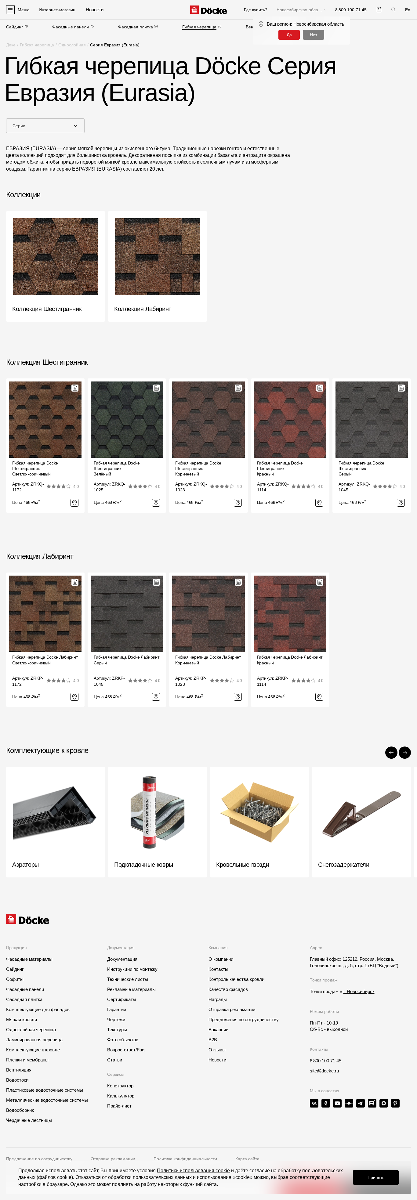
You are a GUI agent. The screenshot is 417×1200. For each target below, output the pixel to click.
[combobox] (45, 125)
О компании (221, 959)
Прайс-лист (119, 1105)
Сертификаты (121, 999)
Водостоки (17, 1080)
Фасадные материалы (29, 959)
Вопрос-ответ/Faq (125, 1049)
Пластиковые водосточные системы (44, 1090)
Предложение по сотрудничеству (39, 1159)
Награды (218, 999)
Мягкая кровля (21, 1019)
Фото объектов (122, 1039)
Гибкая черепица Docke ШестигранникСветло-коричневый (35, 468)
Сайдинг (14, 26)
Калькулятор (120, 1095)
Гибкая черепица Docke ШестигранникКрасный (280, 468)
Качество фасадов (228, 989)
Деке (11, 44)
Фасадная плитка (135, 26)
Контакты (218, 969)
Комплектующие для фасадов (38, 1009)
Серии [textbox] (19, 126)
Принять (376, 1177)
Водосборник (20, 1110)
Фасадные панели (70, 26)
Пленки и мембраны (27, 1059)
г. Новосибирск (359, 991)
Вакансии (218, 1029)
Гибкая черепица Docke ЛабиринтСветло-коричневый (45, 660)
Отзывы (217, 1049)
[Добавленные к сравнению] (379, 9)
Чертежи (116, 1019)
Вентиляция (18, 1069)
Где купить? (255, 10)
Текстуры (117, 1029)
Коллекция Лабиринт (39, 556)
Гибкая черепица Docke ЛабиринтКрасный (290, 660)
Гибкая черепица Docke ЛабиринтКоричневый (208, 660)
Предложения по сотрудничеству (244, 1019)
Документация (122, 959)
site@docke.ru (324, 1070)
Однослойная (72, 44)
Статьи (114, 1059)
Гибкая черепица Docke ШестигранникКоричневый (198, 468)
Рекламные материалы (131, 989)
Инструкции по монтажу (132, 969)
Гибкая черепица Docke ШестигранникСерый (361, 468)
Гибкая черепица (199, 26)
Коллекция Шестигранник (47, 362)
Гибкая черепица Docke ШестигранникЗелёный (117, 468)
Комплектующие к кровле (33, 1049)
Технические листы (127, 979)
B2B (213, 1039)
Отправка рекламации (232, 1009)
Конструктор (120, 1085)
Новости (217, 1059)
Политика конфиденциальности (185, 1159)
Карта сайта (247, 1159)
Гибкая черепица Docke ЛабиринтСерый (126, 660)
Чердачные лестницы (29, 1120)
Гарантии (116, 1009)
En (407, 9)
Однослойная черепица (31, 1029)
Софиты (15, 979)
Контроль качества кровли (236, 979)
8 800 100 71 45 (325, 1060)
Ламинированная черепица (34, 1039)
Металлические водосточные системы (47, 1100)
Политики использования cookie (193, 1170)
